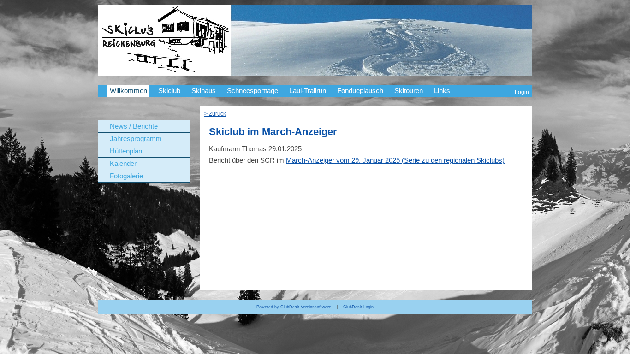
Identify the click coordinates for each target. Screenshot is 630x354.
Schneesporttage (252, 90)
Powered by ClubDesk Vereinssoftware (293, 307)
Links (442, 90)
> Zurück (215, 114)
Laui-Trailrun (307, 90)
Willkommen (128, 90)
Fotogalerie (126, 176)
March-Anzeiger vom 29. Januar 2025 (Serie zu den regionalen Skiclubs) (395, 160)
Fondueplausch (360, 90)
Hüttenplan (126, 151)
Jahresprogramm (136, 138)
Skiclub (169, 90)
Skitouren (408, 90)
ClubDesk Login (358, 307)
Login (522, 92)
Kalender (123, 163)
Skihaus (203, 90)
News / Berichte (134, 126)
